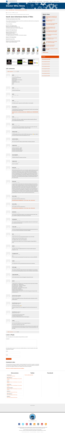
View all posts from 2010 (46, 73)
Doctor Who (39, 1)
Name (7, 351)
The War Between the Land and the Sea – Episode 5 (51, 35)
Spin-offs (51, 1)
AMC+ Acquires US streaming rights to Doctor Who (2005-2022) (51, 24)
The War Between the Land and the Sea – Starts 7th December (51, 42)
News (30, 1)
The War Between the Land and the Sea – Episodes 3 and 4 (51, 38)
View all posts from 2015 (46, 61)
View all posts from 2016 (46, 59)
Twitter (23, 425)
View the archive (45, 52)
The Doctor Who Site (32, 420)
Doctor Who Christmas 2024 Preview (12, 394)
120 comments (16, 12)
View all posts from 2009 (46, 75)
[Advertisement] (32, 409)
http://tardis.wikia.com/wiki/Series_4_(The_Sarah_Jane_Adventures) (23, 200)
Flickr (38, 425)
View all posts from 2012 (46, 68)
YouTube (42, 425)
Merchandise (34, 1)
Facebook (19, 425)
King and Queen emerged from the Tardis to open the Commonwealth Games (51, 17)
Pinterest (27, 425)
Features (56, 1)
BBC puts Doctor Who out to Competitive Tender (50, 20)
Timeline (46, 1)
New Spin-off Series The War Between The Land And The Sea (14, 379)
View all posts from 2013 (46, 66)
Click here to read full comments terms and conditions (15, 368)
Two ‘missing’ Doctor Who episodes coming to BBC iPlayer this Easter (51, 31)
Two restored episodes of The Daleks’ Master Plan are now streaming (50, 28)
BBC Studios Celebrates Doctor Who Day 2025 (52, 49)
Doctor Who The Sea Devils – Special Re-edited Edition (50, 45)
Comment (7, 338)
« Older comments (10, 71)
